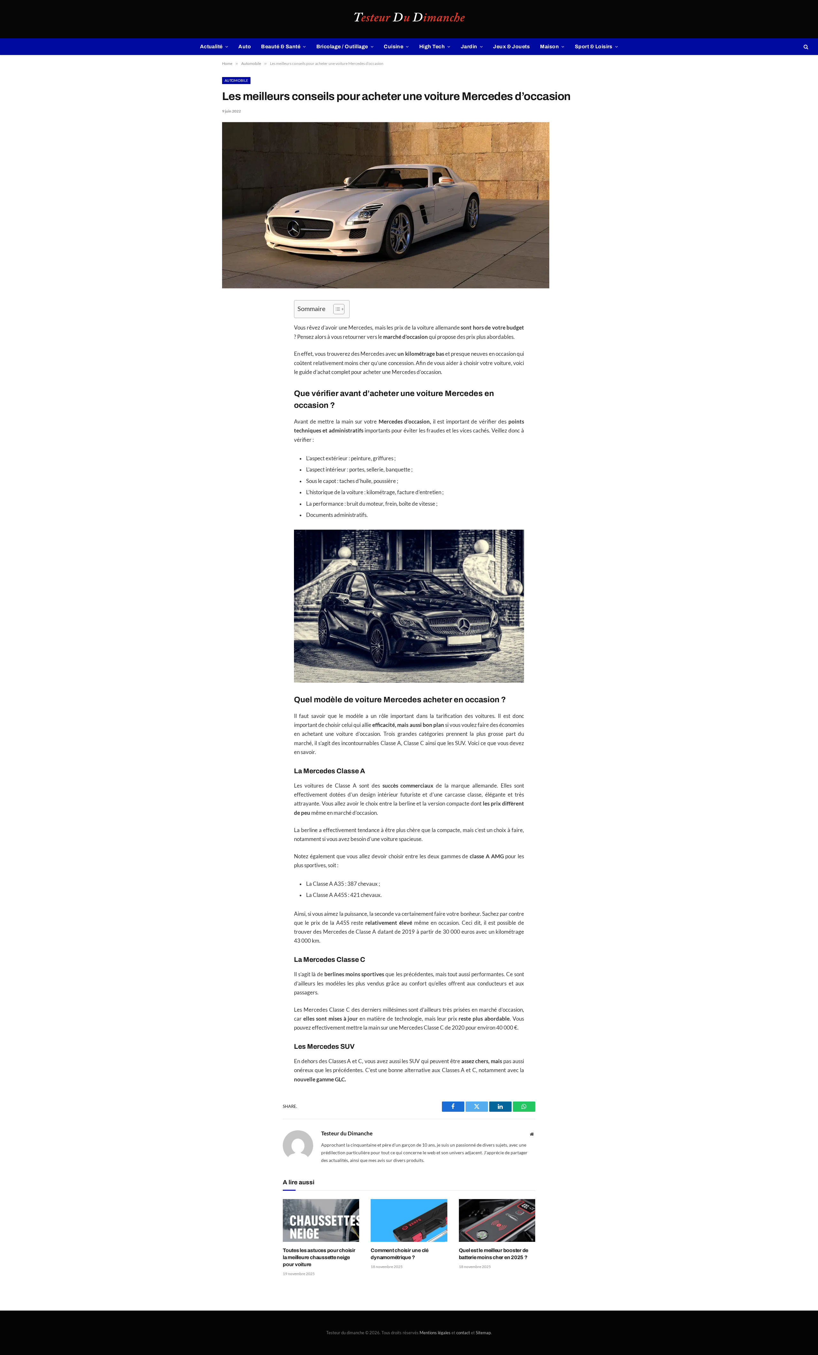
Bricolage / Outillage (342, 46)
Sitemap (483, 1332)
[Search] (805, 47)
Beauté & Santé (280, 46)
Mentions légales (435, 1332)
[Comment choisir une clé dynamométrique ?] (409, 1220)
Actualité (211, 46)
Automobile (236, 80)
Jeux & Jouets (511, 46)
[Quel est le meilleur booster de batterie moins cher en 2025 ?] (497, 1220)
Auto (244, 46)
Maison (549, 46)
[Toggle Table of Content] (335, 309)
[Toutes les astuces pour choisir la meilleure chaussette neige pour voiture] (321, 1220)
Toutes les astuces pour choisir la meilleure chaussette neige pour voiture (319, 1257)
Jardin (469, 46)
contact (463, 1332)
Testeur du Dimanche (347, 1133)
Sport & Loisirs (594, 46)
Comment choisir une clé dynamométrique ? (399, 1254)
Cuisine (393, 46)
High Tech (432, 46)
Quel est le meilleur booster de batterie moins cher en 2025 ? (494, 1254)
